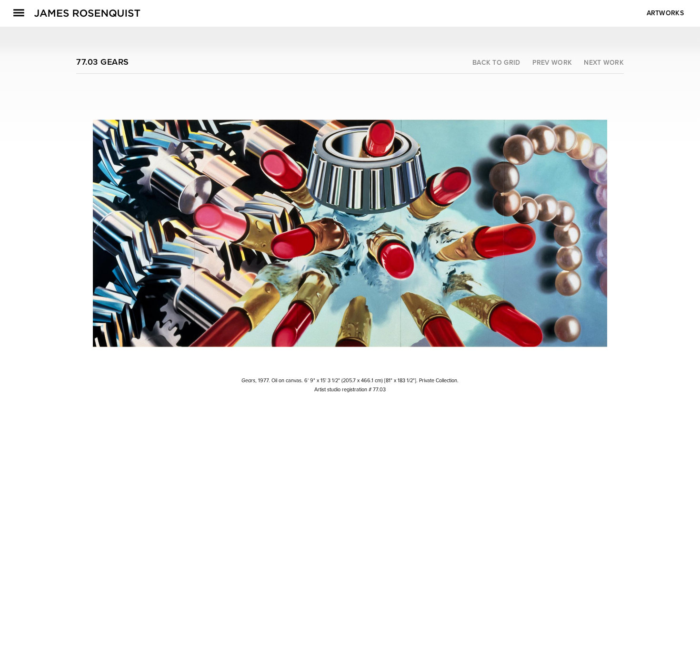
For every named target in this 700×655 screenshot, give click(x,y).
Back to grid (496, 63)
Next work (604, 63)
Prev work (552, 63)
